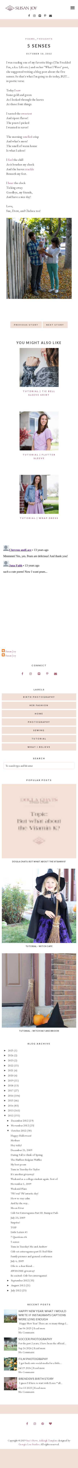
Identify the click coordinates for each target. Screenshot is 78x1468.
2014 (11, 1105)
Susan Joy (10, 651)
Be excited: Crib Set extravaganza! (29, 1275)
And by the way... (20, 1203)
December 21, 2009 (21, 1150)
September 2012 (20, 1280)
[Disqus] (39, 589)
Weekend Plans (19, 1188)
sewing (39, 730)
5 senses (15, 1241)
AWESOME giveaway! (23, 1270)
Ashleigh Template (48, 1440)
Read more (39, 1328)
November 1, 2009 (21, 1183)
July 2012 (16, 1290)
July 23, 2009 (18, 1217)
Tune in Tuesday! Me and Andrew (29, 1246)
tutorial (39, 738)
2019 (11, 1080)
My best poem (18, 1164)
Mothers (15, 1140)
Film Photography (33, 1359)
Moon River (17, 1208)
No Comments (26, 1332)
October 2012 (19, 1130)
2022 (11, 1065)
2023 (11, 1060)
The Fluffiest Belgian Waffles (26, 1159)
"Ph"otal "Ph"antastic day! (24, 1193)
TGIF (14, 1227)
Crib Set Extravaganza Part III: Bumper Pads (34, 1212)
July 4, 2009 (17, 1261)
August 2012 (18, 1285)
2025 (11, 1050)
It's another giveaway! (22, 1174)
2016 (11, 1095)
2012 (11, 1115)
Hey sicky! (16, 1145)
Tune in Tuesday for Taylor (25, 1169)
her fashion (39, 705)
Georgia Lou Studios (29, 1444)
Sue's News (32, 1440)
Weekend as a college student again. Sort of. (34, 1179)
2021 (11, 1070)
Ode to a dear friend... (22, 1266)
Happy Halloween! (21, 1135)
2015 (11, 1100)
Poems (30, 39)
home (39, 713)
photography (39, 722)
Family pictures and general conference (31, 1256)
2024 (11, 1055)
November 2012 (20, 1125)
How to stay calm (20, 1198)
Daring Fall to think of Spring (27, 1154)
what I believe (39, 747)
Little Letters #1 (19, 1232)
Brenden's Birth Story (36, 1378)
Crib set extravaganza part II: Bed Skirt (31, 1251)
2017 (11, 1090)
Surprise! (15, 1222)
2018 (11, 1085)
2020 (11, 1075)
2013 (11, 1110)
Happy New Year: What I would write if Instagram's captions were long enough (42, 1315)
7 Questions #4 (19, 1237)
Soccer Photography (35, 1339)
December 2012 (20, 1120)
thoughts (45, 39)
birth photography (39, 697)
